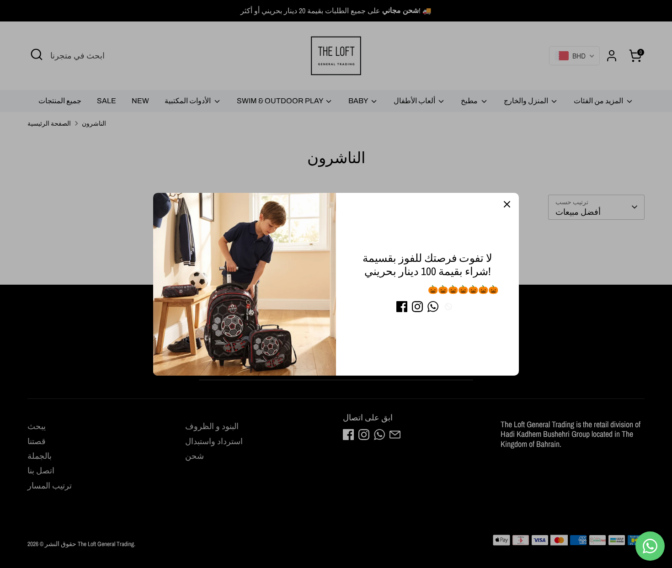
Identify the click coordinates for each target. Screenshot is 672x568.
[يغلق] (507, 205)
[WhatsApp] (432, 306)
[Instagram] (417, 306)
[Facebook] (401, 306)
